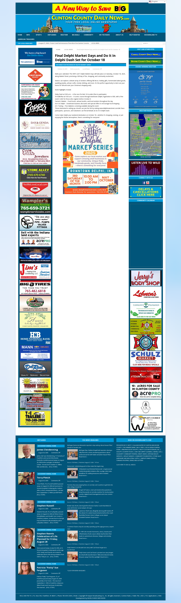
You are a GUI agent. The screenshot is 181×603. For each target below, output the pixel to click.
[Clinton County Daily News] (90, 24)
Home (20, 35)
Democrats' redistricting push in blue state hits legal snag (85, 466)
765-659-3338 (67, 596)
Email (75, 596)
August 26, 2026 (43, 453)
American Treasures (26, 39)
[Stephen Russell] (26, 511)
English (155, 1)
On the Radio (104, 35)
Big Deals (76, 35)
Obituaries (52, 35)
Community (88, 35)
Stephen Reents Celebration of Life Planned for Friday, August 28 (47, 536)
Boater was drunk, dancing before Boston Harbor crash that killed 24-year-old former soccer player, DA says (89, 507)
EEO (142, 596)
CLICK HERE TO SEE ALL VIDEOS (126, 465)
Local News (86, 69)
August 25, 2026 (43, 509)
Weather (64, 35)
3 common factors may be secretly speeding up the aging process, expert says (90, 528)
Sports (39, 35)
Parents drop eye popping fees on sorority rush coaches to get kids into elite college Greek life (90, 486)
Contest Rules (126, 596)
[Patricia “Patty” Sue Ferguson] (26, 574)
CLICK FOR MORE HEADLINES (76, 571)
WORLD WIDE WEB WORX (96, 598)
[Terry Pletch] (26, 483)
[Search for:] (152, 43)
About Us (119, 35)
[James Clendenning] (26, 455)
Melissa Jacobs (75, 69)
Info (28, 35)
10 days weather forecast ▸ (145, 106)
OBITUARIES (41, 440)
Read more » (83, 457)
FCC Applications (151, 596)
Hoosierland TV (150, 35)
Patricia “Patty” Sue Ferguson (47, 567)
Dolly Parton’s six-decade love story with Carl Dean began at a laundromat (87, 549)
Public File (136, 596)
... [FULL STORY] (52, 467)
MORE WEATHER (146, 157)
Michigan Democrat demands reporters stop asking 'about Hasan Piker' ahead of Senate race (90, 446)
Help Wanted (134, 35)
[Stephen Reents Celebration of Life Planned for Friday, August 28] (26, 542)
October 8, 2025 (62, 69)
